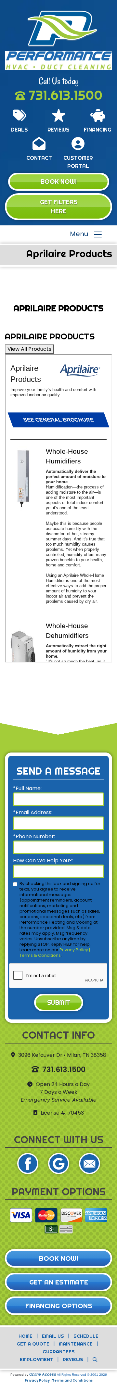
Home (25, 1336)
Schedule (85, 1336)
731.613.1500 (65, 95)
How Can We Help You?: (43, 860)
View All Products (29, 349)
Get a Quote (33, 1344)
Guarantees (59, 1352)
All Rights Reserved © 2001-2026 (82, 1374)
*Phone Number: (34, 836)
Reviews (73, 1359)
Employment (36, 1359)
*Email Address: (32, 812)
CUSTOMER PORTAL (78, 162)
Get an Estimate (58, 1282)
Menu (81, 234)
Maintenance (76, 1344)
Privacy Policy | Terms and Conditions (59, 1380)
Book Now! (59, 181)
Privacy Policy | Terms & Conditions (55, 952)
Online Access (42, 1374)
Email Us (53, 1336)
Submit (58, 1002)
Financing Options (58, 1306)
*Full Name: (27, 788)
